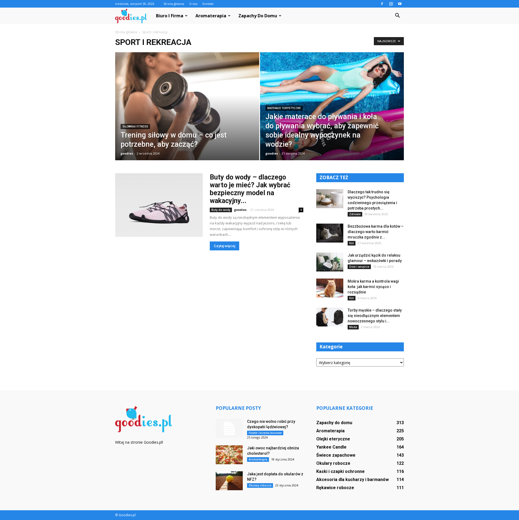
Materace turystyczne (284, 108)
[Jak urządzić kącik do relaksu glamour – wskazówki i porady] (329, 262)
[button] (397, 15)
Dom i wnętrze (359, 267)
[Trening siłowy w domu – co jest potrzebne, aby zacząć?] (187, 114)
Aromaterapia (210, 16)
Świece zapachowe (335, 455)
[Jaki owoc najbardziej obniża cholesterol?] (229, 454)
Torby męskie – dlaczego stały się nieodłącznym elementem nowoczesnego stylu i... (375, 315)
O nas (193, 4)
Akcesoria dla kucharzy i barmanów (352, 479)
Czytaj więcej (224, 246)
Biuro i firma (169, 16)
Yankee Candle (331, 447)
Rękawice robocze (335, 487)
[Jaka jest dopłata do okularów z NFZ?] (229, 480)
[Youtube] (400, 4)
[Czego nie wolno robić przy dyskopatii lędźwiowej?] (229, 428)
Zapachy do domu (257, 16)
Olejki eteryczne (333, 438)
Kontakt (208, 4)
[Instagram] (391, 4)
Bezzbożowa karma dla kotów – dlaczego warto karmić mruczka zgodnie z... (376, 231)
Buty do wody (220, 210)
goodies (127, 153)
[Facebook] (382, 4)
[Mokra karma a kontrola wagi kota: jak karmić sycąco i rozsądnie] (329, 288)
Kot (351, 243)
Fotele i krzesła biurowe (265, 433)
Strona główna (174, 4)
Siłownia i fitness (135, 126)
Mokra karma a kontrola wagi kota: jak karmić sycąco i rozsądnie (373, 286)
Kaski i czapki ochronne (340, 471)
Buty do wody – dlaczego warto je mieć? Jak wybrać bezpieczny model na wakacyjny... (250, 189)
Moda (353, 327)
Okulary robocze (260, 485)
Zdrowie (355, 214)
